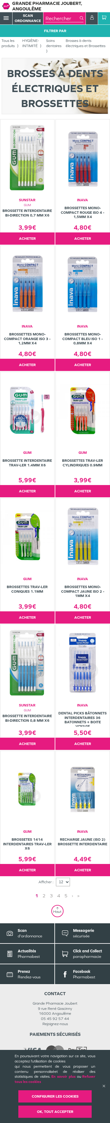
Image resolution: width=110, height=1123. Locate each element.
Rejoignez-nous (55, 1024)
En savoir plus (63, 1076)
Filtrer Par (55, 31)
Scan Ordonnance (28, 18)
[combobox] (63, 18)
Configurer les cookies (55, 1096)
